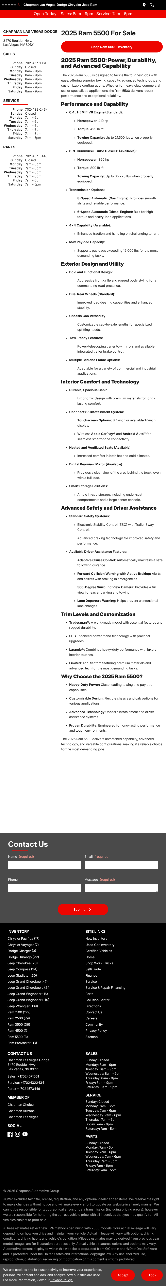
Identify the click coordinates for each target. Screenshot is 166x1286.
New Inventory (96, 938)
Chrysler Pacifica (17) (23, 938)
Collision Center (97, 1000)
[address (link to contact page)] (144, 5)
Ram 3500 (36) (18, 1024)
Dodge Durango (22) (23, 957)
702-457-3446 (36, 156)
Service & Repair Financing (105, 987)
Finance (91, 975)
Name (21, 857)
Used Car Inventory (100, 945)
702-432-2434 (36, 109)
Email (97, 857)
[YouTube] (25, 1134)
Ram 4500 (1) (17, 1030)
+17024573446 (28, 1089)
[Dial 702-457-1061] (152, 5)
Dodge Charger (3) (21, 951)
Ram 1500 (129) (19, 1012)
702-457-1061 (35, 63)
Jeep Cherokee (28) (22, 963)
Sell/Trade (93, 969)
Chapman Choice (20, 1105)
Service (91, 981)
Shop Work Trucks (99, 963)
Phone (13, 880)
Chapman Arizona (21, 1111)
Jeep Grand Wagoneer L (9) (28, 1000)
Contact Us (93, 1012)
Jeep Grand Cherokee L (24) (29, 987)
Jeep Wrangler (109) (22, 1006)
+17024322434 (32, 1083)
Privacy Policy (96, 1030)
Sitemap (91, 1037)
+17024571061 (28, 1076)
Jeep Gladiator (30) (22, 975)
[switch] (161, 5)
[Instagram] (17, 1134)
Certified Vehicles (98, 951)
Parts (89, 994)
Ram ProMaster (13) (22, 1043)
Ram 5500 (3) (17, 1037)
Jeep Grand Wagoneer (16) (27, 994)
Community (94, 1024)
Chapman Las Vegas (22, 1117)
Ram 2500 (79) (18, 1018)
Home (90, 957)
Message (99, 880)
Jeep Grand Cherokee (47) (27, 981)
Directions (93, 1006)
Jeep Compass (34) (22, 969)
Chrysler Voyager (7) (23, 945)
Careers (91, 1018)
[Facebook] (10, 1134)
